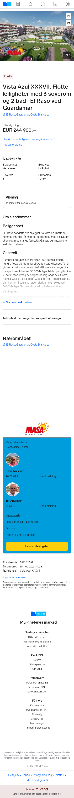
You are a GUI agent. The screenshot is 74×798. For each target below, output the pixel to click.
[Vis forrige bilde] (5, 36)
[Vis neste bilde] (69, 36)
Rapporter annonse (14, 577)
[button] (68, 16)
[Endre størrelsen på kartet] (67, 354)
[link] (26, 115)
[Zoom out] (67, 409)
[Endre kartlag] (67, 391)
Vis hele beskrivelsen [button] (19, 302)
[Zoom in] (67, 401)
